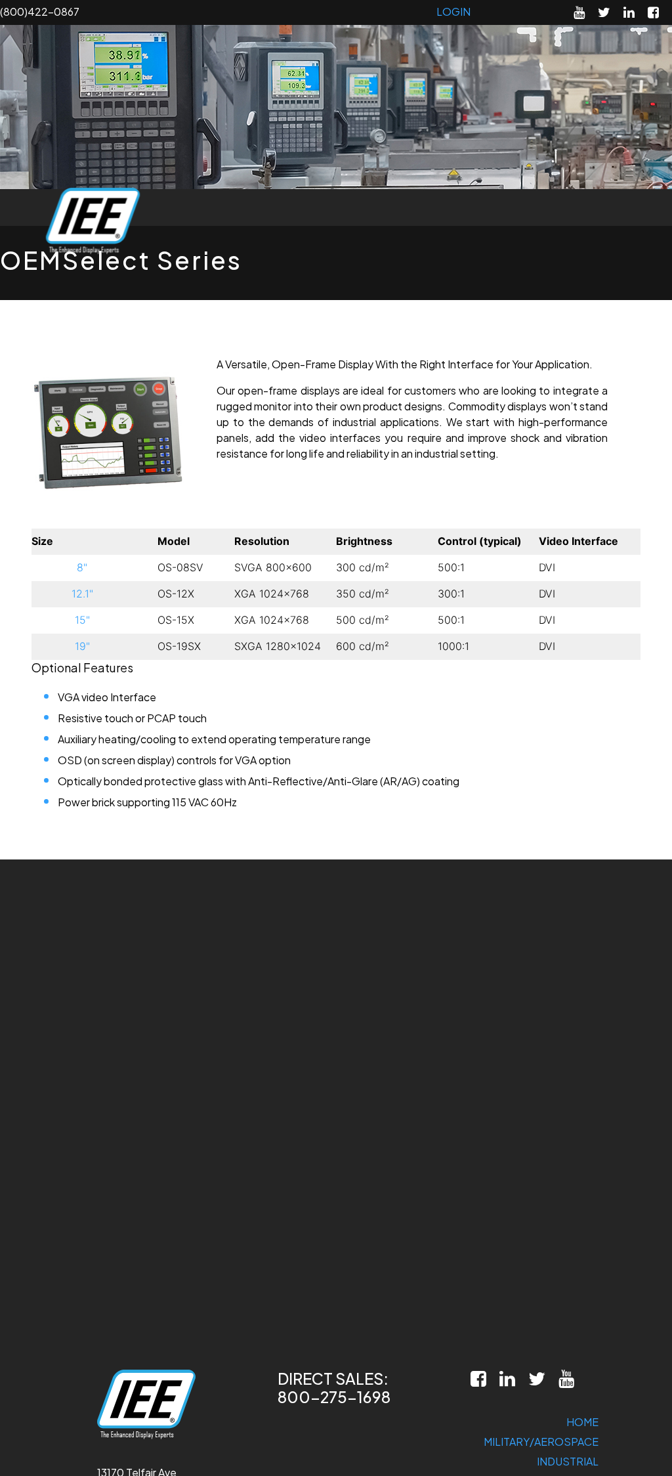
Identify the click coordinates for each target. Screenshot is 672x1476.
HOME (582, 1422)
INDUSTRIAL (567, 1461)
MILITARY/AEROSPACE (541, 1441)
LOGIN (453, 11)
